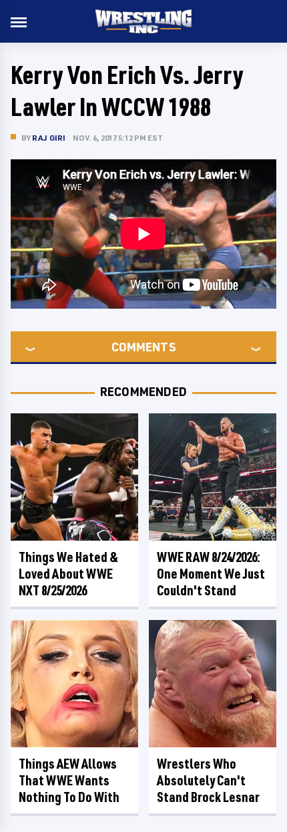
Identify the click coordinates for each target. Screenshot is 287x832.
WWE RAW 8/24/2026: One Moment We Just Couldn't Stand (211, 574)
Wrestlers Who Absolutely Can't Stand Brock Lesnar (208, 780)
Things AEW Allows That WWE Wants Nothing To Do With (69, 780)
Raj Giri (49, 138)
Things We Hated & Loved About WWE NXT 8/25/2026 (68, 574)
